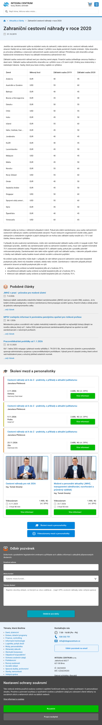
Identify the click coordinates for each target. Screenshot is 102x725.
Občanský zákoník (13, 649)
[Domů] (4, 20)
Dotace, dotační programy (16, 635)
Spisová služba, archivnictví (16, 669)
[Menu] (96, 4)
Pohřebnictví (10, 660)
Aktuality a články (16, 21)
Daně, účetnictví (12, 632)
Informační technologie (15, 641)
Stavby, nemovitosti (13, 671)
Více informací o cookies (13, 699)
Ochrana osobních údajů (15, 658)
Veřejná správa (11, 674)
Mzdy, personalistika (14, 646)
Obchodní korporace (13, 652)
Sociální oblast (11, 666)
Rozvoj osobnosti (12, 663)
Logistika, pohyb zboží (14, 643)
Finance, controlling (13, 638)
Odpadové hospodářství (15, 655)
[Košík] (90, 4)
